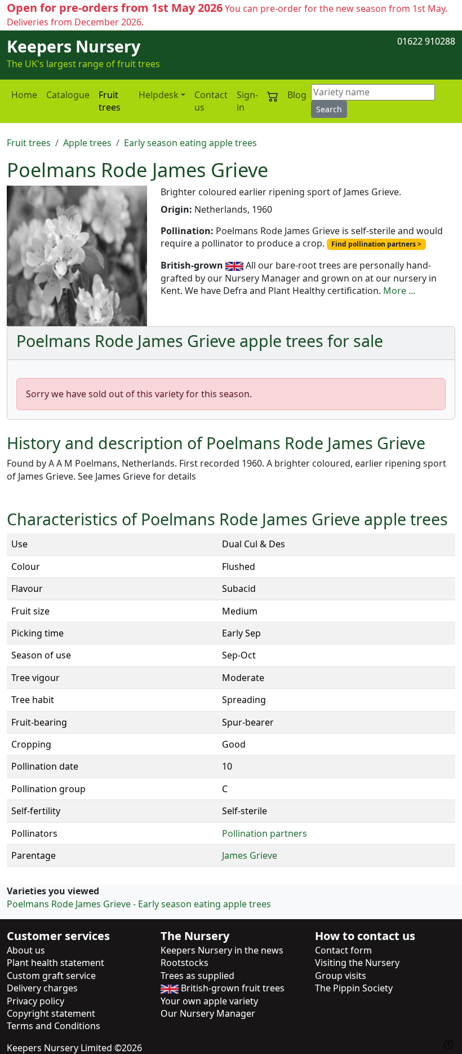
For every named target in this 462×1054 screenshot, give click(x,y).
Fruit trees (110, 101)
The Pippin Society (354, 988)
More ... (399, 290)
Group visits (340, 975)
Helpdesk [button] (159, 95)
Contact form (343, 950)
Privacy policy (35, 1001)
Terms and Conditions (53, 1026)
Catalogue (68, 95)
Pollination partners (264, 833)
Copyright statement (51, 1013)
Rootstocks (184, 962)
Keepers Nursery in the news (222, 950)
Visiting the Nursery (357, 962)
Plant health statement (55, 962)
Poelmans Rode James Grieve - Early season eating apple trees (139, 904)
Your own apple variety (209, 1001)
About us (26, 950)
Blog (296, 95)
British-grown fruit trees (232, 988)
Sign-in (247, 101)
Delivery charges (42, 988)
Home (24, 95)
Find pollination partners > (376, 244)
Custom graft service (51, 975)
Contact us (211, 101)
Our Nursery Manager (208, 1013)
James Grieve (249, 855)
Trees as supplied (197, 975)
